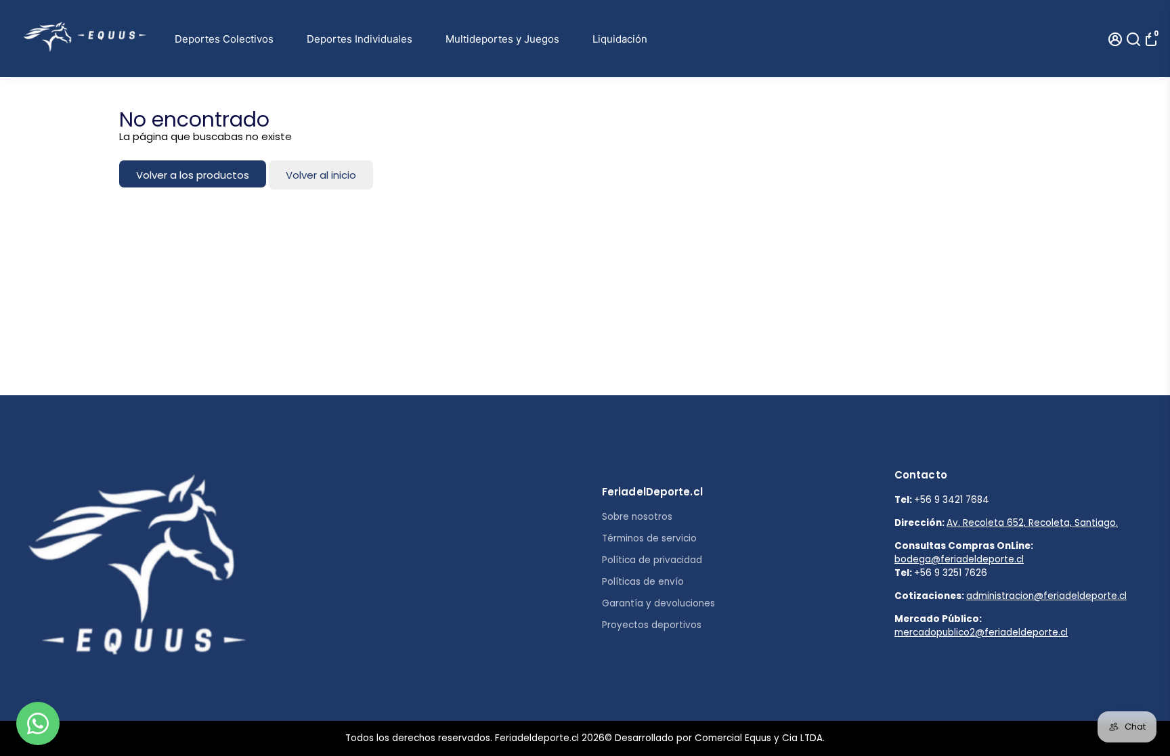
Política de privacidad (652, 560)
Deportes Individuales (359, 38)
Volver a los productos (192, 175)
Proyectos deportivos (651, 625)
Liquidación (619, 38)
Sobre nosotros (637, 516)
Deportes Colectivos (224, 38)
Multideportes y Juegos (502, 38)
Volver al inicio (321, 175)
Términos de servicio (649, 538)
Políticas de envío (643, 581)
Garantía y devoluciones (658, 603)
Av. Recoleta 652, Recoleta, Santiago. (1032, 522)
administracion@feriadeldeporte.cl (1046, 596)
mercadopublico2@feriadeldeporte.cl (981, 632)
